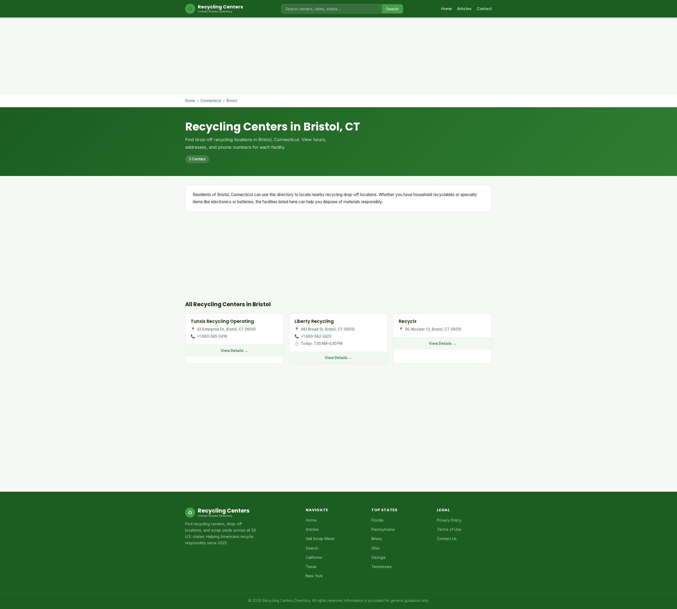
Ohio (375, 548)
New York (314, 576)
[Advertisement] (338, 58)
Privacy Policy (449, 520)
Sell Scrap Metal (320, 538)
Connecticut (210, 101)
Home (446, 8)
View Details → (234, 350)
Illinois (376, 538)
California (314, 557)
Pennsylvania (383, 529)
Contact (484, 8)
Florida (377, 520)
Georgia (378, 557)
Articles (464, 8)
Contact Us (447, 538)
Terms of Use (449, 529)
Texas (311, 566)
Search (392, 9)
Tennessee (381, 566)
